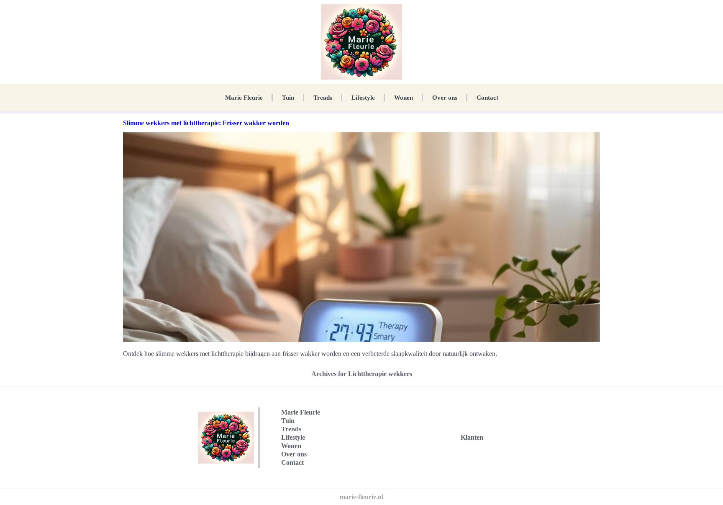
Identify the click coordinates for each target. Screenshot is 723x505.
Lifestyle (363, 97)
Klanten (472, 437)
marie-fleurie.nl (361, 496)
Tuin (288, 97)
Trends (322, 97)
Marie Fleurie (244, 97)
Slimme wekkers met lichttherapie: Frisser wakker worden (206, 122)
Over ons (444, 97)
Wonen (403, 97)
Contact (487, 97)
